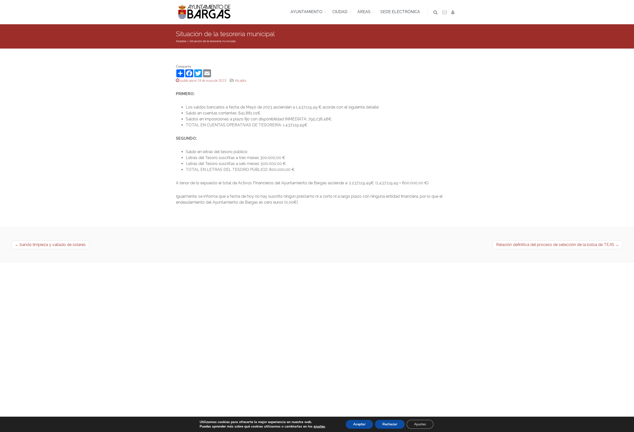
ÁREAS (363, 11)
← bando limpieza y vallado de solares (50, 244)
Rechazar (389, 424)
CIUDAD (339, 11)
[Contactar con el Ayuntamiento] (445, 13)
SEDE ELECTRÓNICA (400, 11)
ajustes (319, 426)
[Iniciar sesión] (453, 13)
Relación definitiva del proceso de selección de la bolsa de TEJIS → (557, 244)
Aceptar (359, 424)
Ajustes (420, 424)
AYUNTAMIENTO (306, 11)
